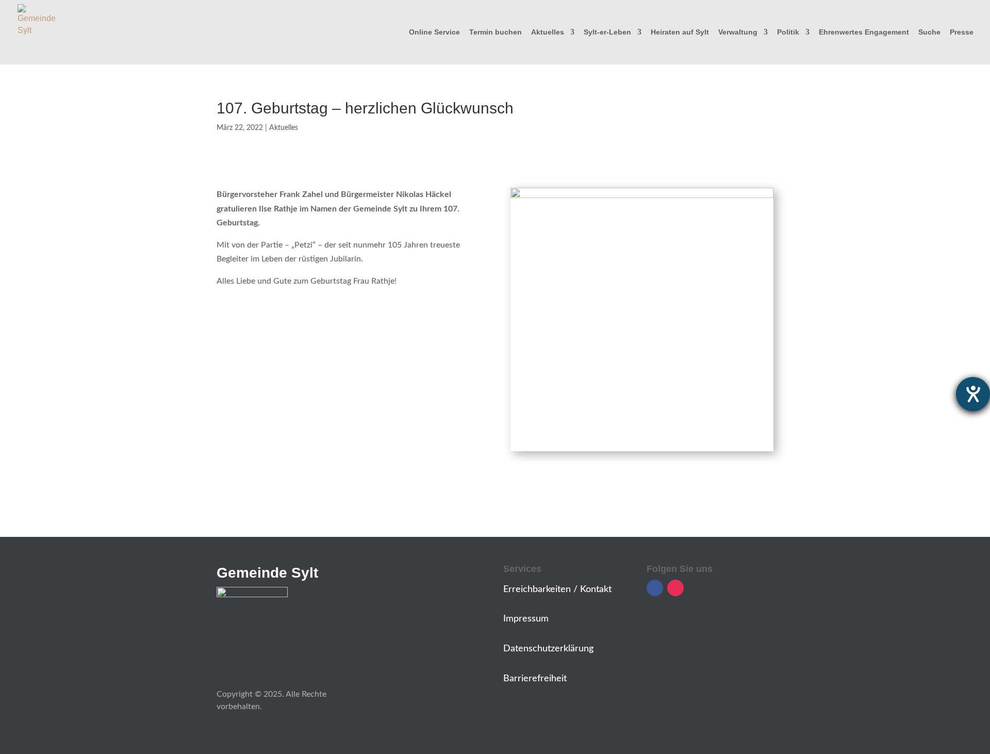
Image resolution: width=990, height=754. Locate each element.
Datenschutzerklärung (548, 648)
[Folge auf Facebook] (655, 588)
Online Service (434, 32)
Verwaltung (737, 32)
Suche (929, 32)
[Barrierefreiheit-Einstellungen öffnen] (973, 394)
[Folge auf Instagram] (675, 588)
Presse (962, 32)
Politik (788, 32)
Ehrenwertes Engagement (864, 32)
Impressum (526, 619)
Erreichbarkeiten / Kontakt (557, 589)
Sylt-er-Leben (607, 32)
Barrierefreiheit (535, 678)
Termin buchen (495, 32)
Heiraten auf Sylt (680, 32)
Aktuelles (547, 32)
